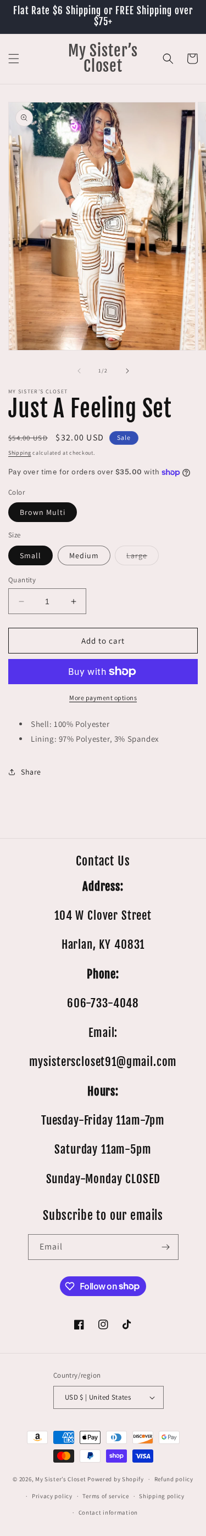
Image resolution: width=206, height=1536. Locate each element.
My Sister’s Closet (61, 1479)
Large (142, 557)
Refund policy (173, 1479)
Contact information (108, 1512)
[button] (14, 59)
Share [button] (31, 772)
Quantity (22, 579)
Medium (84, 555)
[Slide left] (79, 371)
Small (30, 555)
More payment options (103, 698)
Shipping (19, 452)
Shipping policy (162, 1496)
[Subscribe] (166, 1247)
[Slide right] (127, 371)
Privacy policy (52, 1496)
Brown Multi (42, 512)
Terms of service (105, 1496)
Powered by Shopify (115, 1479)
